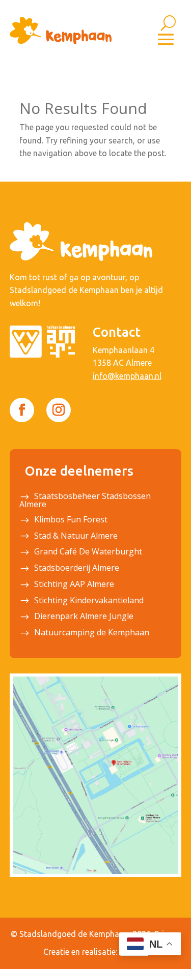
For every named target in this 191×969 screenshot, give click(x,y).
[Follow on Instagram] (58, 410)
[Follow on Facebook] (22, 410)
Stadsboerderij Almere (76, 568)
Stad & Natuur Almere (76, 536)
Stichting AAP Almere (74, 585)
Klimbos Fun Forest (70, 520)
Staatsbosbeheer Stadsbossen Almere (85, 501)
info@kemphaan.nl (127, 375)
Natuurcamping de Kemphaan (91, 633)
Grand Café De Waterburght (88, 552)
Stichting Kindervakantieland (89, 601)
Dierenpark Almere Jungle (83, 617)
